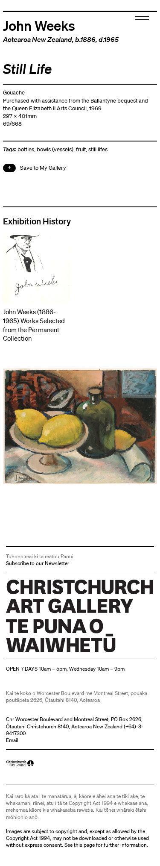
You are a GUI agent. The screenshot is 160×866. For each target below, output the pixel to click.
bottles (25, 149)
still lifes (98, 149)
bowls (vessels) (55, 149)
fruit (81, 149)
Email (12, 740)
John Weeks (39, 25)
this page (84, 844)
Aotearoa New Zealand (37, 39)
